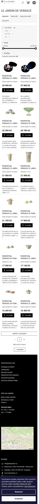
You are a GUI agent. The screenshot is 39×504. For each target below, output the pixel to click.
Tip (7, 37)
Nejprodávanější (25, 16)
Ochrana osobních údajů (9, 380)
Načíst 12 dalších (19, 333)
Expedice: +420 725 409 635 (13, 470)
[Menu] (34, 3)
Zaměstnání (5, 370)
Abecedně (5, 21)
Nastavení (19, 492)
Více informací (29, 486)
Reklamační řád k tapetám (10, 375)
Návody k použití (6, 372)
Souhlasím (19, 499)
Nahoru (20, 349)
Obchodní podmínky (8, 378)
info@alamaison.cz (10, 463)
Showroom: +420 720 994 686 (14, 467)
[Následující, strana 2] (19, 339)
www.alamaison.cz (10, 473)
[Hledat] (23, 3)
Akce (8, 31)
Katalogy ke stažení (7, 367)
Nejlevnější (14, 16)
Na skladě (10, 28)
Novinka (9, 34)
